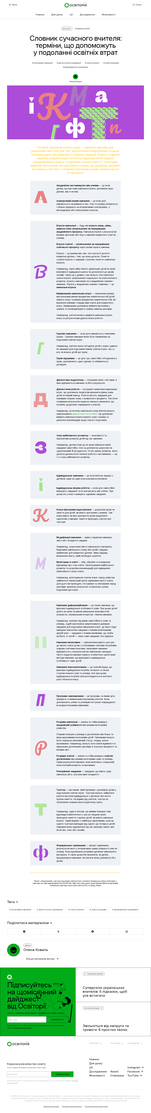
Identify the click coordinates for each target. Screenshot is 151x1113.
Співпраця (117, 1075)
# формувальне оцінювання (75, 67)
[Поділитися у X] (58, 931)
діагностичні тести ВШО (84, 414)
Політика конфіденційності (72, 1106)
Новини (40, 14)
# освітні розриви (111, 63)
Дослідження (87, 14)
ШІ (71, 14)
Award (114, 1071)
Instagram (133, 1067)
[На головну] (75, 5)
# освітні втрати (92, 63)
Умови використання (51, 1106)
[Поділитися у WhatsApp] (127, 931)
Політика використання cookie (96, 1106)
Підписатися (57, 1019)
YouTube (133, 1075)
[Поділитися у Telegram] (24, 931)
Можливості (108, 14)
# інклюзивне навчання (42, 63)
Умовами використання (22, 1028)
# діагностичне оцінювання (69, 63)
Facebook (133, 1071)
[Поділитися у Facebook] (93, 931)
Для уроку (57, 14)
